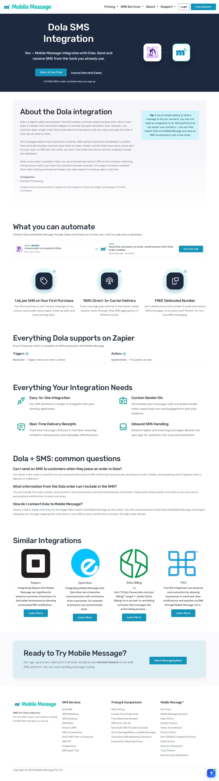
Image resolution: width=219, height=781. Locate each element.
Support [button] (167, 6)
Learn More (36, 613)
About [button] (151, 6)
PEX (183, 582)
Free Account (203, 6)
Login (184, 6)
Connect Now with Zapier (86, 72)
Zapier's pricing (102, 187)
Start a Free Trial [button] (51, 72)
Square (36, 582)
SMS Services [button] (131, 6)
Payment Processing (31, 181)
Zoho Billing (134, 582)
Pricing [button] (110, 6)
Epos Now (85, 583)
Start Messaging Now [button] (168, 660)
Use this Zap (191, 248)
